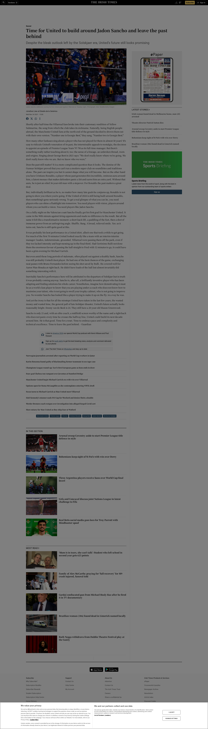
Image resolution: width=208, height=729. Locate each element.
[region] (104, 715)
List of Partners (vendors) (102, 715)
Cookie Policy (34, 720)
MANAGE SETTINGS (171, 718)
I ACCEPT (171, 712)
